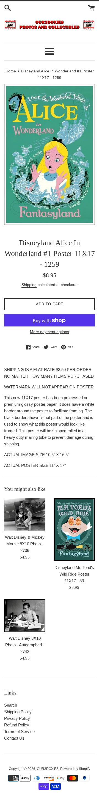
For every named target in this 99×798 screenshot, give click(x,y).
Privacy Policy (17, 718)
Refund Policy (16, 725)
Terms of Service (19, 731)
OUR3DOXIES (48, 769)
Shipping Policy (18, 711)
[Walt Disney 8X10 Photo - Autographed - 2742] (24, 616)
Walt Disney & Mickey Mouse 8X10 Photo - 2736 (25, 544)
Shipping (29, 284)
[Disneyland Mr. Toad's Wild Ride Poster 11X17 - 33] (74, 529)
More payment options (49, 331)
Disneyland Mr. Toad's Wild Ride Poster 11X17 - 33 (74, 574)
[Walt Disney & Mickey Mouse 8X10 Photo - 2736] (24, 514)
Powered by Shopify (75, 769)
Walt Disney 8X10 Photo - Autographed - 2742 (24, 645)
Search (10, 705)
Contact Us (14, 738)
